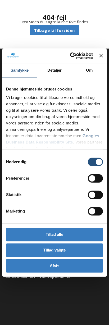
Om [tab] (89, 70)
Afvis (54, 265)
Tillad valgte (54, 250)
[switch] (95, 178)
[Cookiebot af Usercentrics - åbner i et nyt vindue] (70, 55)
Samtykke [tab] (20, 70)
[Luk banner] (101, 56)
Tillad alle (54, 234)
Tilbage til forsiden (54, 30)
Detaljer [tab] (54, 70)
